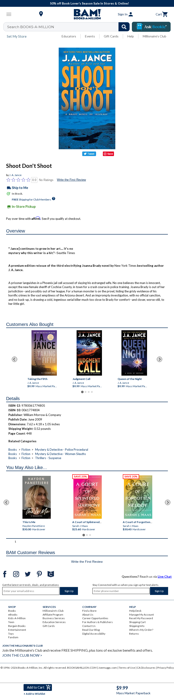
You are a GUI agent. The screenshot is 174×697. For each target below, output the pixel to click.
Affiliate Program (53, 614)
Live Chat (165, 576)
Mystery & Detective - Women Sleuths (60, 454)
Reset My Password (141, 618)
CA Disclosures (146, 667)
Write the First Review (71, 179)
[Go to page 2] (85, 392)
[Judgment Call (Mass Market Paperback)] (89, 353)
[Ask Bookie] (151, 27)
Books (12, 449)
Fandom (13, 637)
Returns (134, 633)
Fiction (26, 449)
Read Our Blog (91, 629)
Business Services (54, 618)
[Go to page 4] (92, 392)
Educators (69, 36)
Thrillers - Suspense (48, 458)
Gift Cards (111, 36)
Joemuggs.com (107, 667)
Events (90, 36)
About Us (87, 614)
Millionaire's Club (154, 36)
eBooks (12, 614)
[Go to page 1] (82, 392)
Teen (11, 622)
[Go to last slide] (14, 359)
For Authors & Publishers (97, 622)
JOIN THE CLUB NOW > (22, 655)
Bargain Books (17, 626)
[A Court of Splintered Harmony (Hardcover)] (87, 497)
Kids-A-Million (17, 618)
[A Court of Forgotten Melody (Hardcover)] (138, 497)
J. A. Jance (15, 175)
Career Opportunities (95, 618)
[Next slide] (159, 359)
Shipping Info (136, 626)
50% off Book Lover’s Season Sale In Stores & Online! (89, 3)
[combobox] (69, 26)
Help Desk (135, 610)
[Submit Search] (124, 26)
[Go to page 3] (88, 392)
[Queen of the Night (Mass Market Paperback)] (134, 353)
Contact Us (89, 626)
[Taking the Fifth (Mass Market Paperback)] (44, 353)
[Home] (87, 14)
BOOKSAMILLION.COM (82, 667)
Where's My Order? (141, 629)
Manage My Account (141, 614)
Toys (11, 633)
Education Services (54, 622)
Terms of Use (127, 667)
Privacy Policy (165, 667)
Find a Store (89, 610)
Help (130, 36)
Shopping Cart (137, 622)
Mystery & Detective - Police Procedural (61, 449)
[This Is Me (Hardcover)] (36, 497)
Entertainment (17, 629)
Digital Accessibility (93, 633)
